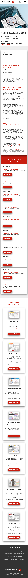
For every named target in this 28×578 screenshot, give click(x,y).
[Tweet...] (10, 547)
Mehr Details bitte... (14, 333)
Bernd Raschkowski (15, 328)
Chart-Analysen (18, 43)
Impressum (21, 561)
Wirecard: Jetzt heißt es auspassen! (10, 44)
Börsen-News (10, 43)
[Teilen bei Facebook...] (8, 547)
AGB (6, 561)
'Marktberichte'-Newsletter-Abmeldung (14, 556)
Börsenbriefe (14, 559)
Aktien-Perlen (11, 145)
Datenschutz (14, 561)
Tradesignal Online (16, 149)
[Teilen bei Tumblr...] (14, 547)
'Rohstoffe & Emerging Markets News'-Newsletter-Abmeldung (14, 554)
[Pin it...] (15, 547)
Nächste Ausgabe (8, 59)
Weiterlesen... (7, 174)
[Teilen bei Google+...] (12, 547)
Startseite (3, 43)
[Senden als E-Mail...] (19, 547)
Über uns (22, 559)
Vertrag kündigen (14, 562)
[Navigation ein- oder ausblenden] (25, 2)
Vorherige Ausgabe (7, 60)
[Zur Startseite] (8, 2)
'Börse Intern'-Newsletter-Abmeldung (14, 551)
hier (13, 146)
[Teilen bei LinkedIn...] (17, 547)
